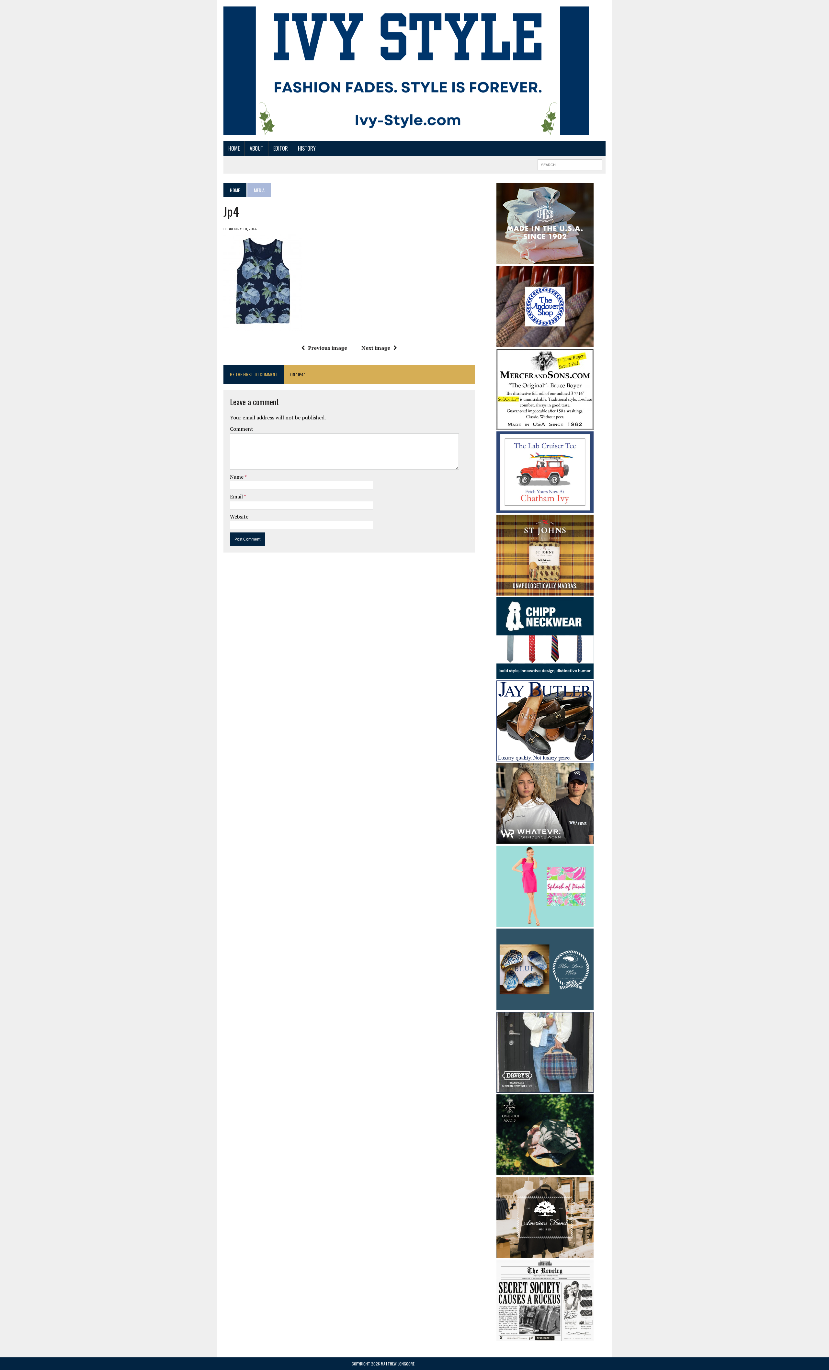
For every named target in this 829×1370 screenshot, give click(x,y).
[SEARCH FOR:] (570, 164)
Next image (375, 347)
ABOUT (256, 148)
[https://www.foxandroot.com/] (545, 1170)
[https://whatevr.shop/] (545, 839)
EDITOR (280, 148)
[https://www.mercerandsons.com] (545, 425)
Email (237, 496)
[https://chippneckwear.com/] (545, 674)
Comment (241, 428)
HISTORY (307, 148)
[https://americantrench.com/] (545, 1253)
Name (237, 476)
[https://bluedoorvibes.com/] (545, 1005)
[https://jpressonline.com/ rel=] (545, 259)
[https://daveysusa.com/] (545, 1088)
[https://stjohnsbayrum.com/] (545, 591)
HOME (234, 148)
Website (239, 516)
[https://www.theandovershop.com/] (545, 342)
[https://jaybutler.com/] (545, 756)
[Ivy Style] (406, 70)
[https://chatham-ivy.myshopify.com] (545, 508)
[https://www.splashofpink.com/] (545, 922)
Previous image (327, 347)
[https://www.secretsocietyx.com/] (545, 1336)
